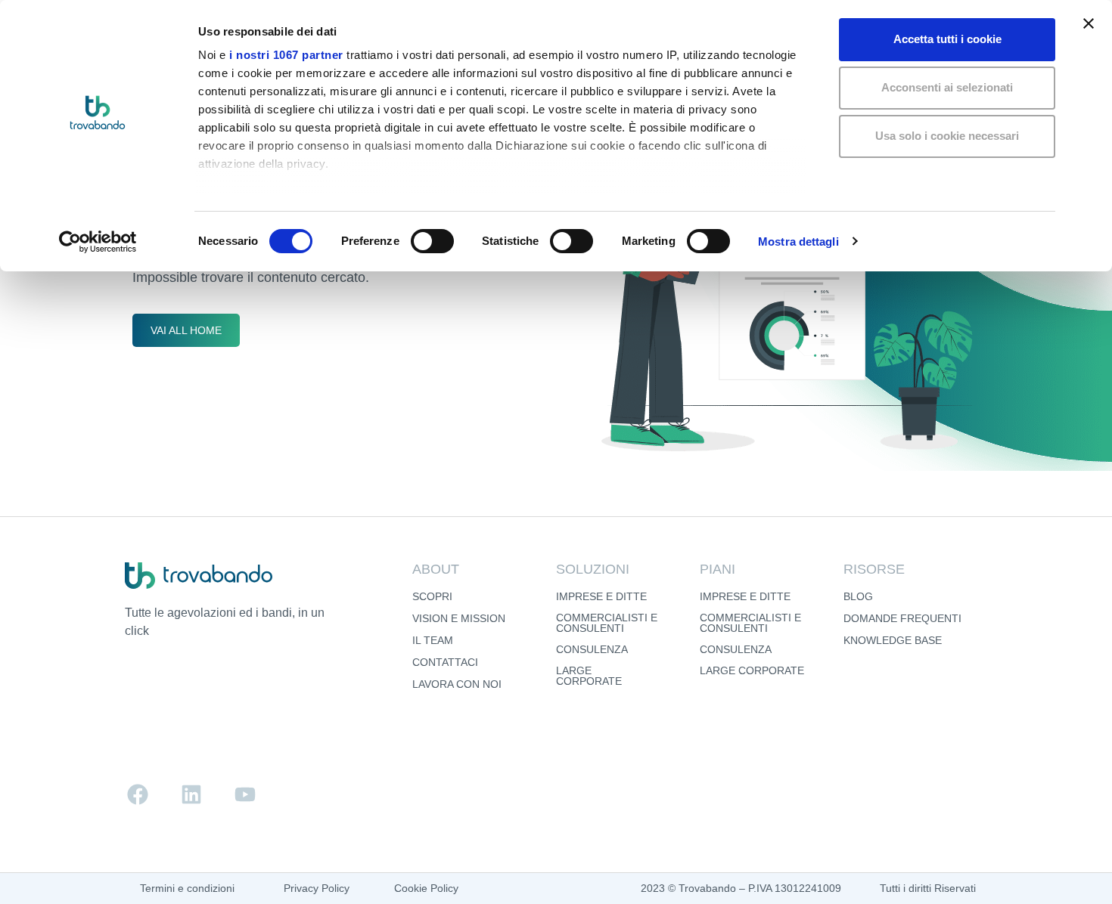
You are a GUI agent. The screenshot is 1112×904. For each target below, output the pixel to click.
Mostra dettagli (798, 241)
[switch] (432, 241)
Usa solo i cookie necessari (947, 135)
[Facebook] (137, 794)
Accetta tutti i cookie (947, 39)
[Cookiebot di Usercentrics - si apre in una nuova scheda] (98, 242)
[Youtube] (245, 794)
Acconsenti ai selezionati (947, 87)
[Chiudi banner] (1088, 23)
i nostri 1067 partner (286, 54)
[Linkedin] (191, 794)
